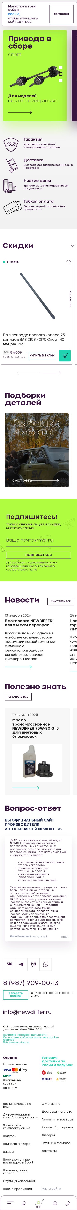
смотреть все (61, 601)
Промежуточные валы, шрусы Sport (18, 1161)
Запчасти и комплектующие (16, 1127)
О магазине (51, 1103)
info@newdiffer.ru (27, 1012)
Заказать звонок (16, 994)
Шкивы (8, 1151)
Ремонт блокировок (58, 1127)
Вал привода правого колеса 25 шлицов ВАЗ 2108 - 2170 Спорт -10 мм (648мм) (34, 339)
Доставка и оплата (57, 1111)
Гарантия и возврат (58, 1119)
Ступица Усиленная (19, 1181)
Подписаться (38, 555)
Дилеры (48, 1135)
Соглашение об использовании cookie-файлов (31, 1038)
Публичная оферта (16, 1042)
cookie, (14, 14)
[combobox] (38, 246)
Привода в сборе (16, 1144)
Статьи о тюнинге (56, 1143)
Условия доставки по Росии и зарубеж (57, 1061)
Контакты (49, 1151)
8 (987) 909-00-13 (31, 983)
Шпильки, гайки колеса (15, 1172)
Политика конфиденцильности (24, 1035)
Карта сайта (51, 1188)
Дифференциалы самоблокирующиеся (19, 1116)
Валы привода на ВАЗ (17, 1105)
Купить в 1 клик (42, 355)
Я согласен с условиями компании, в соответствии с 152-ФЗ (31, 566)
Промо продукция (17, 1189)
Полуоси (9, 1136)
